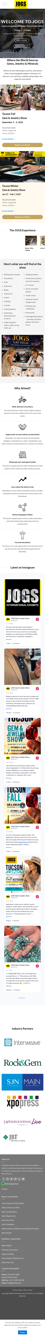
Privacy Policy (17, 1290)
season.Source (23, 842)
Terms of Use (28, 1290)
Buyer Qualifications (9, 1212)
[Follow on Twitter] (11, 1179)
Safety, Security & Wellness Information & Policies (20, 1229)
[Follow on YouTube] (23, 1179)
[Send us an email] (15, 1179)
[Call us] (19, 1179)
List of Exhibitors (8, 1224)
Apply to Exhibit (8, 1254)
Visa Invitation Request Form (12, 1258)
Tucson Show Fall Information (13, 1203)
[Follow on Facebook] (3, 1179)
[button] (4, 4)
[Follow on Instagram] (7, 1179)
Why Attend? (7, 1233)
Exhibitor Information (10, 1250)
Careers (5, 1189)
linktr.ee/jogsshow (11, 1184)
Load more (21, 998)
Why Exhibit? (7, 1245)
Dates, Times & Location (11, 1207)
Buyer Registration (9, 1216)
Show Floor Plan (8, 1220)
